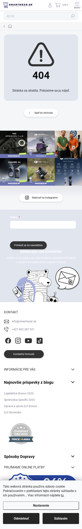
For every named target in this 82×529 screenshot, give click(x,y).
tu (62, 495)
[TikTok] (38, 339)
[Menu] (77, 5)
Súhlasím (60, 518)
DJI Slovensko (12, 412)
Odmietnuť (21, 518)
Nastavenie (41, 505)
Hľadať (73, 16)
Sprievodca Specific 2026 (19, 399)
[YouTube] (28, 339)
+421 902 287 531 (23, 329)
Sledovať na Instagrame (45, 197)
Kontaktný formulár (23, 354)
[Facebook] (7, 339)
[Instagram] (17, 339)
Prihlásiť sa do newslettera (28, 245)
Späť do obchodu (43, 112)
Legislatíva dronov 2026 (19, 393)
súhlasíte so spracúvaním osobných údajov (52, 234)
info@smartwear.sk (24, 321)
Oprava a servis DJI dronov (20, 406)
